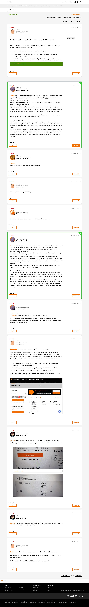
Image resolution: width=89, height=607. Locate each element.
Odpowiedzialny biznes (19, 601)
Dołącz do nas (65, 1)
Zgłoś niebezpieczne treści (48, 601)
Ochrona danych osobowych (52, 602)
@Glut (13, 313)
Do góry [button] (4, 580)
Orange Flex (7, 601)
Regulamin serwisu (24, 602)
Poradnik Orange (74, 601)
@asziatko (12, 95)
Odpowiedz (76, 73)
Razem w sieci (28, 601)
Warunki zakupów (33, 602)
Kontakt (49, 589)
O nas (49, 587)
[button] (80, 27)
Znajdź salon (21, 587)
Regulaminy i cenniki (8, 590)
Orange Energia (7, 602)
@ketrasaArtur (13, 349)
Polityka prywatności (41, 602)
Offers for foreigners (72, 602)
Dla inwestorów (36, 589)
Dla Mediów (35, 590)
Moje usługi (17, 5)
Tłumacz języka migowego (59, 601)
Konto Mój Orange (25, 5)
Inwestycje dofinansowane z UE (10, 604)
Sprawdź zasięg (21, 589)
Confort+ (67, 601)
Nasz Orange (10, 5)
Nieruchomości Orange (63, 602)
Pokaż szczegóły (18, 471)
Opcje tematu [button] (11, 9)
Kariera (49, 590)
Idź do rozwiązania (76, 14)
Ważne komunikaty (15, 602)
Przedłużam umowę (8, 589)
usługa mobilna (70, 38)
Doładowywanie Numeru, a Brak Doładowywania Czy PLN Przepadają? (32, 40)
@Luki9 (12, 551)
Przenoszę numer (8, 587)
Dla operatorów (36, 587)
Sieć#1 (12, 601)
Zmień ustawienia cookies (37, 601)
